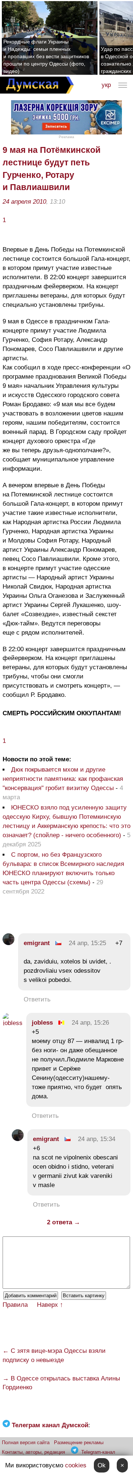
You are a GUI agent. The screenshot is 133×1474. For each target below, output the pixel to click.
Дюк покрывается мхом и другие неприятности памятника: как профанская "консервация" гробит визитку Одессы (63, 779)
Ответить (37, 999)
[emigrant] (8, 943)
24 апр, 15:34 (96, 1139)
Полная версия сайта (26, 1442)
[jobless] (13, 1023)
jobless (42, 1022)
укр (106, 84)
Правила (15, 1304)
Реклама (66, 137)
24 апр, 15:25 (87, 943)
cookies (75, 1465)
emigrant (37, 943)
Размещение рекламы (78, 1442)
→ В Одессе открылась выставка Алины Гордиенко (61, 1383)
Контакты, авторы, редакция (33, 1452)
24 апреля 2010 (24, 201)
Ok (102, 1465)
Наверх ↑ (50, 1304)
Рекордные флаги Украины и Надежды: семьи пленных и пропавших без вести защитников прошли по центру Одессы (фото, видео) (46, 56)
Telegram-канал (98, 1452)
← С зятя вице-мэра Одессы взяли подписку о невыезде (54, 1355)
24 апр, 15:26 (90, 1022)
